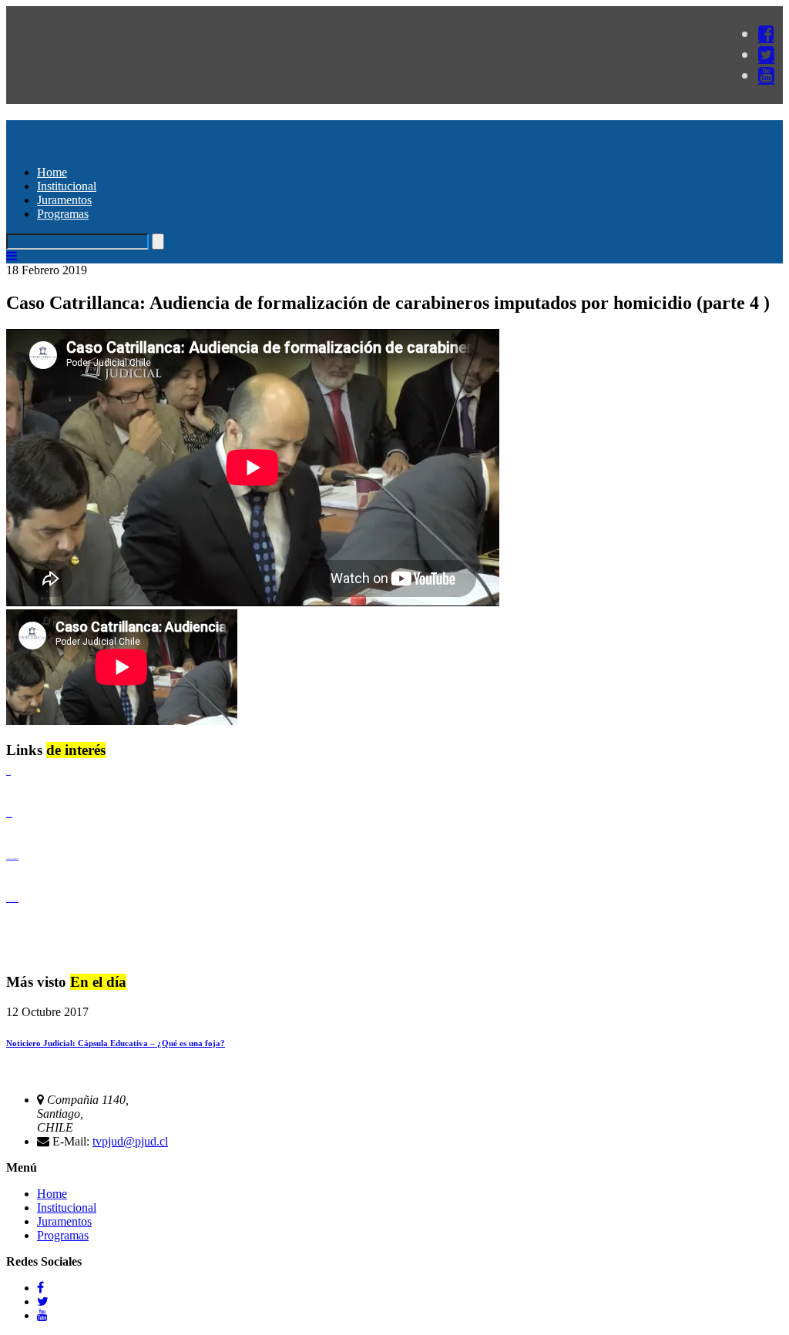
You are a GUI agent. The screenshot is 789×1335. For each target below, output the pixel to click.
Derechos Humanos (9, 816)
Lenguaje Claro (8, 773)
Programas (63, 213)
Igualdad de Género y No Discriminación (12, 858)
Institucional (66, 186)
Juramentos (64, 199)
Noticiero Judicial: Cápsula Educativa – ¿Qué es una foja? (115, 1043)
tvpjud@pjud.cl (130, 1141)
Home (52, 172)
